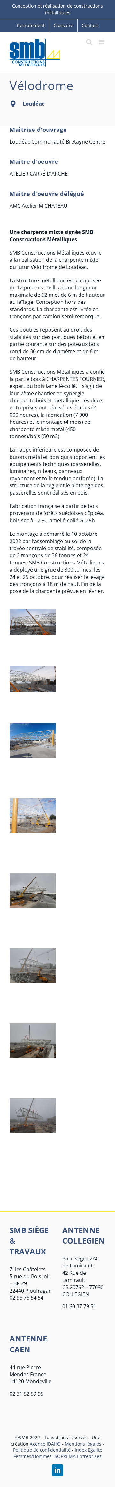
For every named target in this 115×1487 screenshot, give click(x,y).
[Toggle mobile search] (89, 42)
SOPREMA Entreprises (78, 1456)
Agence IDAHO (45, 1444)
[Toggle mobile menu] (102, 42)
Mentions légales (83, 1444)
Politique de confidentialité (42, 1450)
